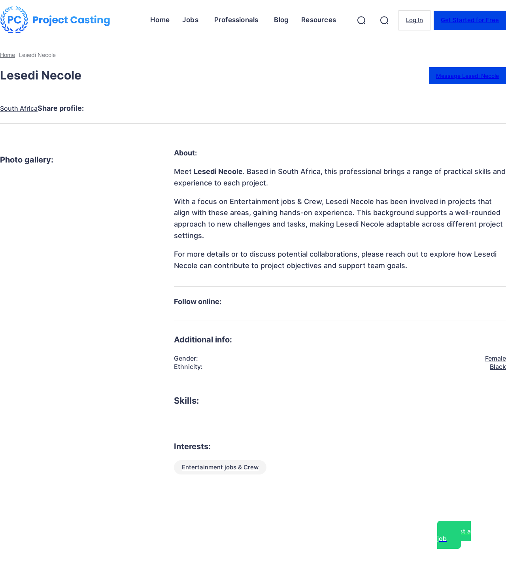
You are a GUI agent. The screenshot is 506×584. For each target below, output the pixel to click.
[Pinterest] (158, 108)
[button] (361, 20)
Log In (414, 20)
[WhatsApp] (187, 108)
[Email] (215, 108)
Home (7, 54)
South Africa (19, 108)
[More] (244, 108)
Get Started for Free (470, 20)
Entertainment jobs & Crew (220, 467)
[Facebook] (102, 108)
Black (498, 366)
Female (495, 358)
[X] (130, 108)
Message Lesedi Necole (467, 75)
